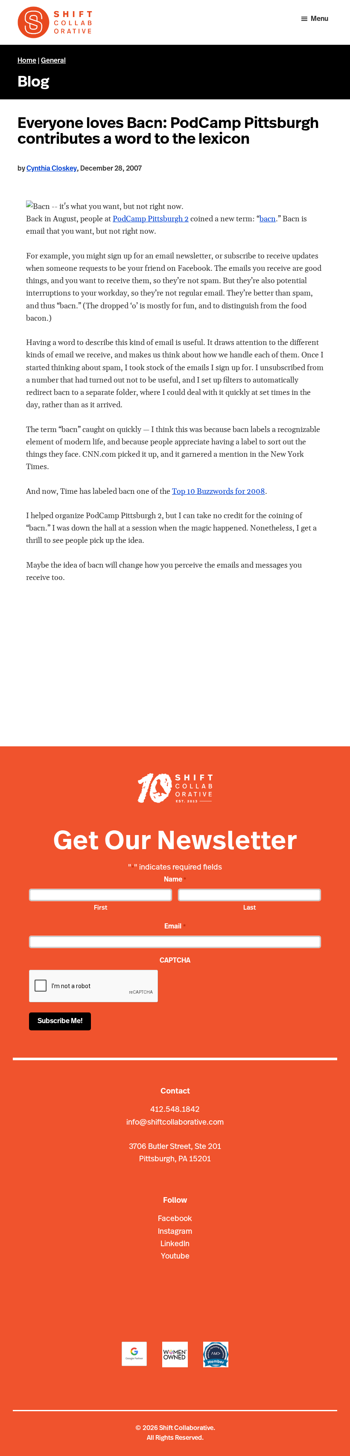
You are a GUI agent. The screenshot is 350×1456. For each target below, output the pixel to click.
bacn (268, 219)
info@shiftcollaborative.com (175, 1123)
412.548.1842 (175, 1110)
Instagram (175, 1232)
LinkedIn (175, 1244)
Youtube (175, 1257)
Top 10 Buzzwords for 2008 (218, 491)
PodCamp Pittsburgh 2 (151, 219)
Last (249, 908)
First (100, 908)
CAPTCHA (175, 960)
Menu (319, 19)
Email (174, 926)
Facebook (175, 1219)
